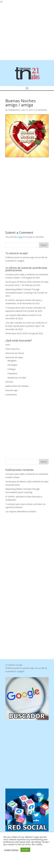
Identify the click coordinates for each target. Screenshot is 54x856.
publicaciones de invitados (17, 386)
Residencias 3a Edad (16, 377)
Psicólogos (12, 365)
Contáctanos (11, 394)
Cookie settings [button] (11, 850)
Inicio (7, 344)
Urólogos (11, 369)
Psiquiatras (12, 373)
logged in (21, 237)
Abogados (12, 360)
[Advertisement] (27, 31)
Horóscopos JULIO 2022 (16, 333)
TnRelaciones (14, 110)
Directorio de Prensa (14, 353)
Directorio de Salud (14, 357)
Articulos (9, 381)
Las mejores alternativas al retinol (20, 315)
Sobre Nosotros (12, 349)
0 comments (41, 110)
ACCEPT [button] (25, 849)
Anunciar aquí (11, 390)
